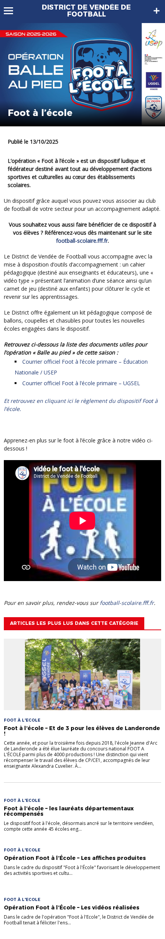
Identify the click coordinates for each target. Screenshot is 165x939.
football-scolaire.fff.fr (82, 240)
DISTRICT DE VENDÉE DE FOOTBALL (86, 10)
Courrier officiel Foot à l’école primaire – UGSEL (81, 383)
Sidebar (156, 10)
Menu (12, 10)
